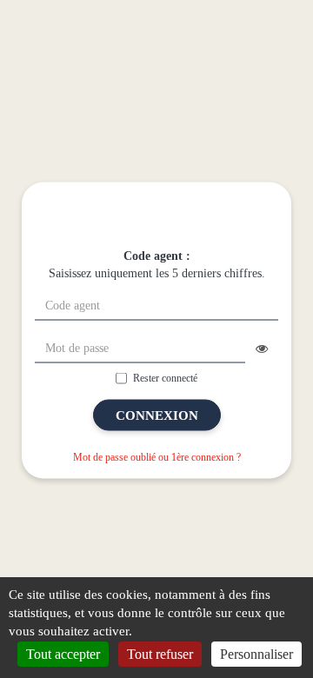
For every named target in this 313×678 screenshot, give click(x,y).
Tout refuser (160, 654)
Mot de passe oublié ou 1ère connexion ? (157, 457)
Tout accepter (63, 654)
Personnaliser (256, 654)
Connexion (157, 415)
